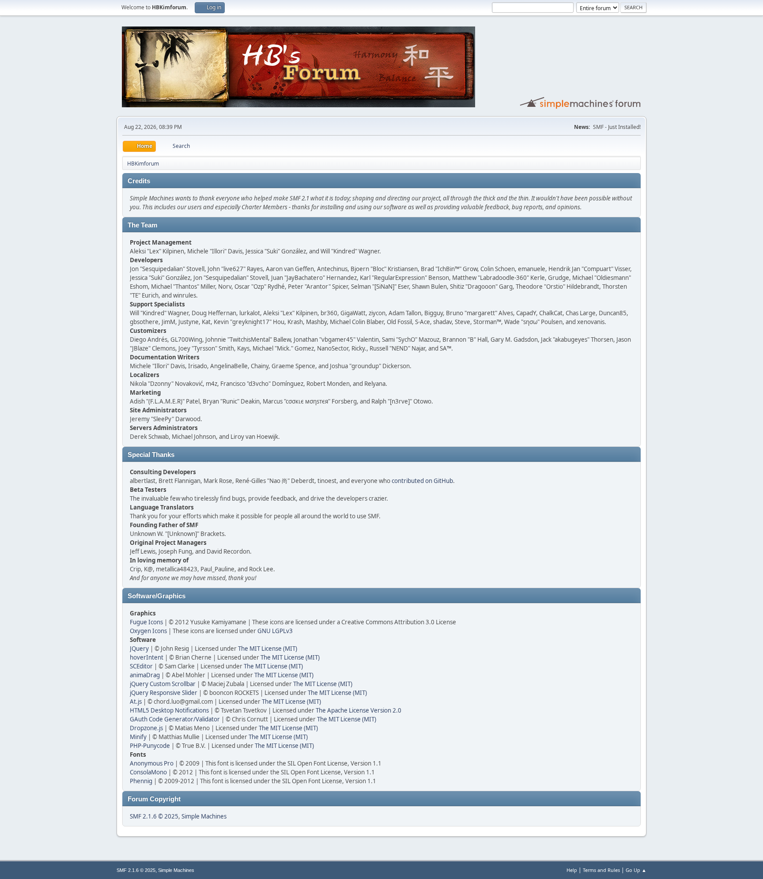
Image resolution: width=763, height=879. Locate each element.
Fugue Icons (146, 622)
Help (572, 870)
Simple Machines (204, 816)
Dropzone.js (146, 728)
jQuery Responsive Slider (163, 693)
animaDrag (145, 675)
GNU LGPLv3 (275, 631)
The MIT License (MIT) (267, 649)
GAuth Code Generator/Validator (175, 719)
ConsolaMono (148, 772)
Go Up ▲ (636, 870)
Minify (138, 737)
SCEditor (141, 666)
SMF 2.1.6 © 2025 (154, 816)
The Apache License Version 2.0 (358, 710)
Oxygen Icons (148, 631)
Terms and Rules (601, 870)
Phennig (141, 781)
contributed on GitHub (422, 481)
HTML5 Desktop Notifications (169, 710)
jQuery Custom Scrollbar (163, 684)
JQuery (139, 649)
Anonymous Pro (152, 763)
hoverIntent (146, 657)
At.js (136, 701)
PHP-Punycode (150, 746)
